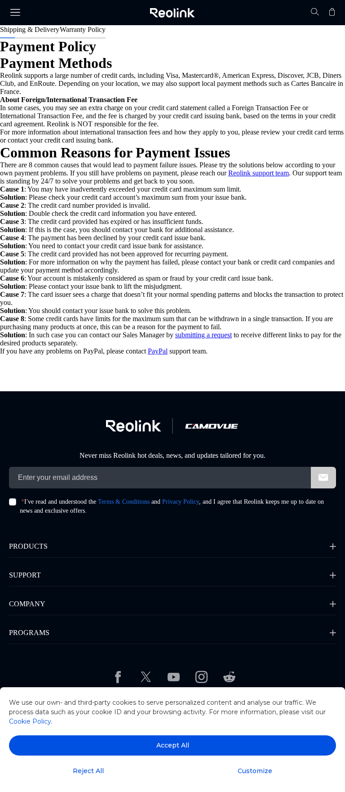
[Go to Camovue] (211, 426)
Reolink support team (258, 173)
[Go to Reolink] (133, 426)
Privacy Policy (180, 501)
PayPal (158, 351)
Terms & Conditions (124, 501)
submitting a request (203, 335)
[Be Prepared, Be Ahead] (172, 13)
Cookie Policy (30, 721)
